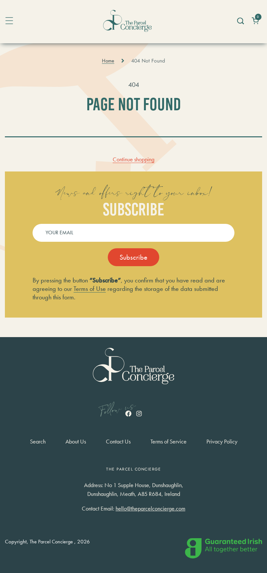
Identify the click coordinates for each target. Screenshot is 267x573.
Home (108, 61)
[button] (240, 21)
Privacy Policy (221, 441)
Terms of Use (90, 288)
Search (38, 441)
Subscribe (133, 257)
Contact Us (118, 441)
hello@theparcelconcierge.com (150, 508)
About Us (75, 441)
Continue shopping (133, 159)
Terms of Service (168, 441)
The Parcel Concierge (51, 542)
